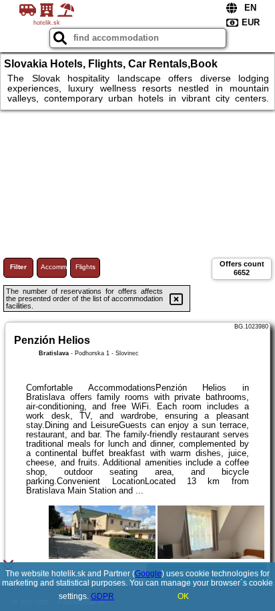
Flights (85, 266)
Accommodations (54, 266)
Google (148, 573)
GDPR (102, 596)
